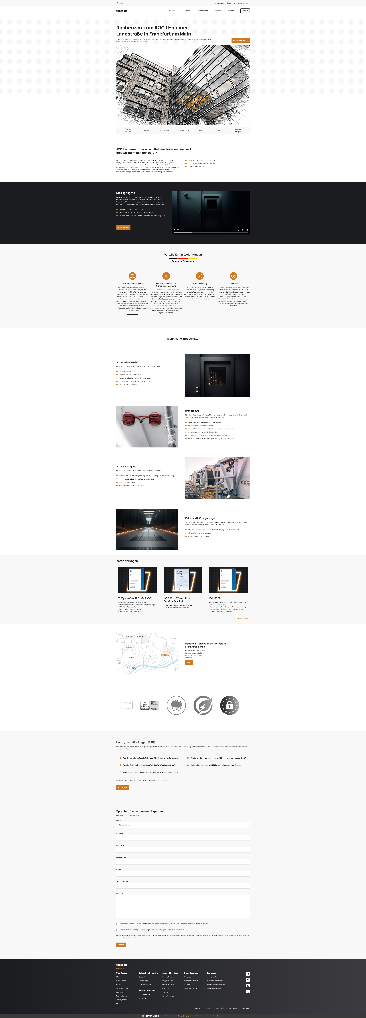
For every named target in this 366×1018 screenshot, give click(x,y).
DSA (222, 1008)
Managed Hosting (168, 977)
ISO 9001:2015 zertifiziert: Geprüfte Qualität (178, 600)
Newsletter (231, 3)
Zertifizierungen (122, 988)
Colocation (142, 977)
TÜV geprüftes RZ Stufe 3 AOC (134, 598)
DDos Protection (144, 994)
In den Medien (121, 981)
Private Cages (143, 981)
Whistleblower (245, 1008)
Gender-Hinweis (231, 1008)
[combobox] (147, 3)
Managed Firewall (168, 984)
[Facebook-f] (248, 979)
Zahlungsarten (121, 1000)
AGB (217, 1008)
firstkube (187, 984)
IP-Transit (142, 998)
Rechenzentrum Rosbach (215, 981)
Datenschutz (208, 1008)
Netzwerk (119, 992)
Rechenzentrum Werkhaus (216, 984)
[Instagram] (248, 985)
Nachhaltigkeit (121, 996)
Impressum (198, 1008)
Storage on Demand (168, 981)
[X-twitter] (248, 991)
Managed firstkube (190, 988)
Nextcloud (165, 988)
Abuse (239, 3)
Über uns (119, 977)
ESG (117, 1003)
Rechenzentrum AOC (214, 988)
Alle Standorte (212, 977)
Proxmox (165, 992)
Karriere (119, 984)
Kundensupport (219, 3)
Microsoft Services (168, 996)
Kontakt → (120, 968)
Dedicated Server (145, 984)
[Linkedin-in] (248, 974)
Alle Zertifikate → (243, 618)
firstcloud (187, 977)
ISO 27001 (214, 598)
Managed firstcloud (191, 981)
